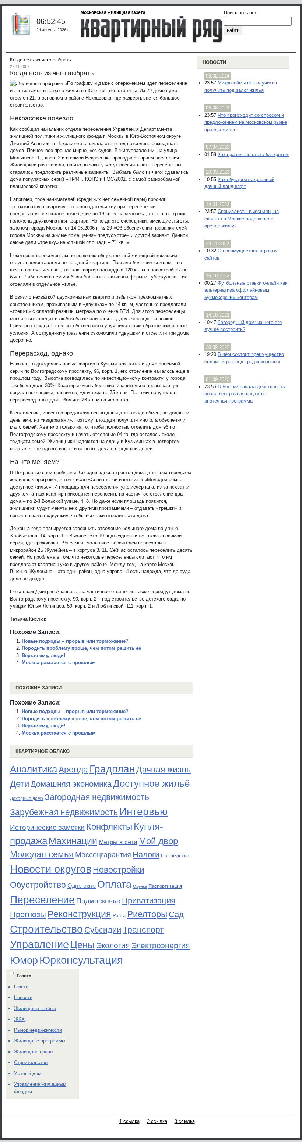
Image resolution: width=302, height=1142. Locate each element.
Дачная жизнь (163, 769)
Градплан (112, 769)
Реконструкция (79, 914)
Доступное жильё (151, 783)
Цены (82, 944)
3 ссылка (185, 1121)
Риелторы (147, 914)
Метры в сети (118, 842)
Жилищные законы (35, 1008)
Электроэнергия (160, 945)
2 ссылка (157, 1121)
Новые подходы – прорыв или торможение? (75, 641)
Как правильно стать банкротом (253, 154)
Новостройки (118, 870)
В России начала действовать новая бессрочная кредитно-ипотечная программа (244, 394)
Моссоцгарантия (103, 855)
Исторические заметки (47, 827)
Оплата (114, 884)
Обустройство (38, 885)
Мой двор (158, 841)
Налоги (146, 854)
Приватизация (148, 900)
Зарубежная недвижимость (64, 812)
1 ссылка (129, 1121)
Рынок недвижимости (38, 1030)
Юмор (24, 960)
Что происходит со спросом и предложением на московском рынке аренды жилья (245, 122)
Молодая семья (42, 854)
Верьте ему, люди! (43, 655)
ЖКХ (19, 1019)
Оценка (140, 886)
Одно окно (81, 886)
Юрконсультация (81, 960)
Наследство (175, 855)
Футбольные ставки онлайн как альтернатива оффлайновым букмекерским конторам (245, 290)
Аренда (73, 769)
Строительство (46, 929)
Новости (214, 62)
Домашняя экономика (71, 784)
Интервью (143, 811)
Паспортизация (165, 886)
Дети (19, 784)
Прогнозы (28, 914)
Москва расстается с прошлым (59, 662)
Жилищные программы (39, 1041)
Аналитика (33, 769)
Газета (21, 987)
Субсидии (102, 929)
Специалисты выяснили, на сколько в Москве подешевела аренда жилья (241, 218)
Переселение (42, 899)
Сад (176, 914)
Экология (113, 945)
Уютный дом (27, 1073)
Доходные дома (26, 798)
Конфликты (109, 827)
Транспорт (143, 929)
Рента (119, 915)
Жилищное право (33, 1052)
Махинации (73, 841)
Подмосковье (98, 901)
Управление (39, 944)
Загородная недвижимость (97, 797)
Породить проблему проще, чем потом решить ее (81, 648)
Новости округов (50, 869)
